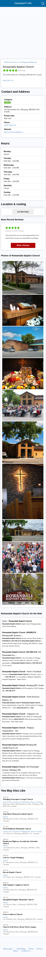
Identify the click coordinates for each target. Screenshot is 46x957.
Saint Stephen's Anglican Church (16, 885)
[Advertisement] (23, 32)
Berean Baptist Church (12, 872)
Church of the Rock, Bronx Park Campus (19, 927)
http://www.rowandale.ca (13, 132)
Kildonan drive (32, 62)
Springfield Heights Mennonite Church (18, 900)
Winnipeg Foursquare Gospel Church (18, 799)
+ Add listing (20, 949)
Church (7, 102)
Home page (7, 949)
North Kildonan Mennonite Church (17, 829)
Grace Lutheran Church (12, 914)
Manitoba (7, 62)
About (31, 949)
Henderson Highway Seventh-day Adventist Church (20, 842)
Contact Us (25, 951)
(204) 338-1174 (8, 80)
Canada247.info (23, 3)
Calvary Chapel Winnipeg (13, 858)
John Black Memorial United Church (18, 814)
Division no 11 (15, 62)
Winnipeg (24, 62)
